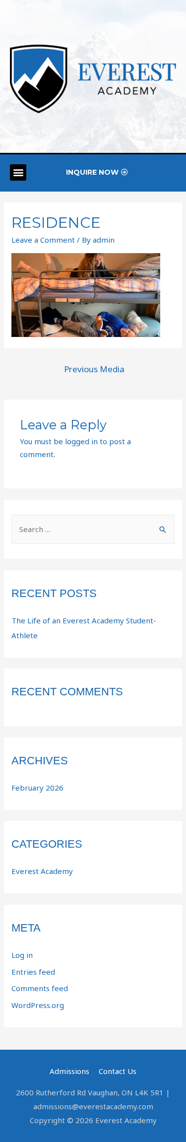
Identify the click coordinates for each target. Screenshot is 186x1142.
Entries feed (33, 972)
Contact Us (117, 1071)
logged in (81, 441)
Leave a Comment (43, 240)
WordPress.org (37, 1005)
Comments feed (39, 988)
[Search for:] (93, 529)
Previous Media (94, 369)
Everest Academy (42, 871)
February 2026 (37, 788)
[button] (18, 172)
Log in (22, 955)
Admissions (69, 1071)
